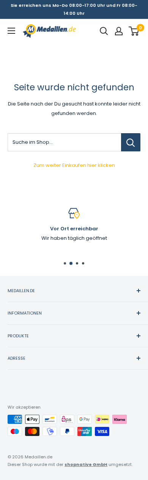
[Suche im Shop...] (130, 142)
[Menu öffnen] (11, 31)
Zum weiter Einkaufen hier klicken (74, 165)
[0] (134, 31)
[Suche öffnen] (104, 31)
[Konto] (119, 31)
